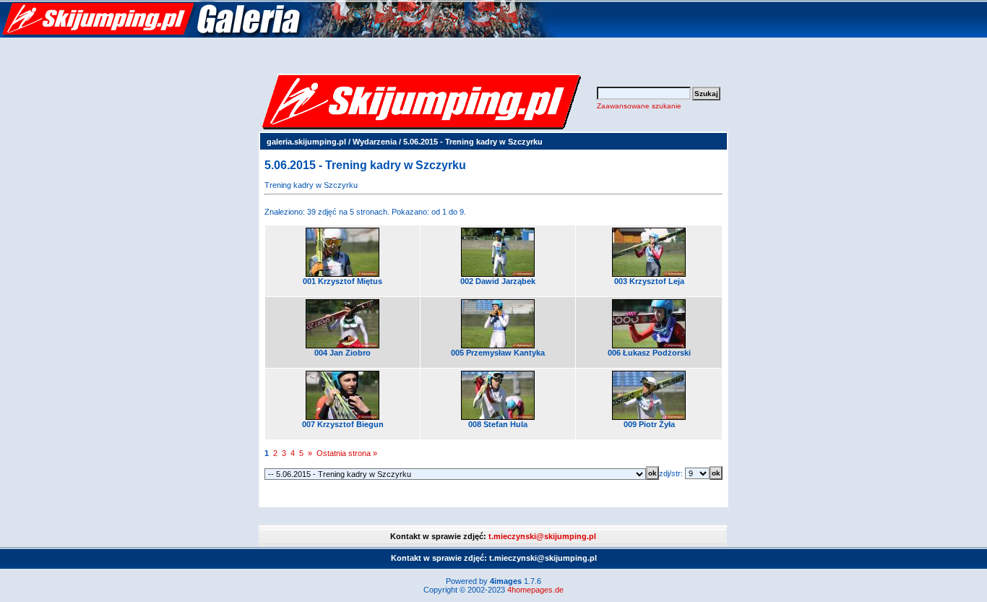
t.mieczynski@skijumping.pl (542, 536)
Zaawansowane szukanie (639, 106)
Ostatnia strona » (346, 453)
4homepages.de (535, 589)
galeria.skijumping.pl (306, 141)
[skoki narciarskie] (278, 34)
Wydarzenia (375, 141)
